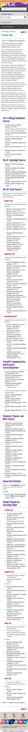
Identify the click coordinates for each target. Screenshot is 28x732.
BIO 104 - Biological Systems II (13, 146)
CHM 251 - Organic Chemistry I (13, 442)
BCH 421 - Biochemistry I (13, 236)
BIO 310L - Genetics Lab (13, 213)
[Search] (25, 17)
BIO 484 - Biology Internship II (13, 410)
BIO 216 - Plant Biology (13, 270)
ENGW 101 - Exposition (13, 558)
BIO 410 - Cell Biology (13, 227)
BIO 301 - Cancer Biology (13, 209)
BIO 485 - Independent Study (13, 402)
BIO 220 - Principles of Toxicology (14, 164)
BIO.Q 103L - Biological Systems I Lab (15, 142)
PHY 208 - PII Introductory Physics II (15, 469)
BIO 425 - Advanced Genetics (15, 232)
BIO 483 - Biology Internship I (13, 406)
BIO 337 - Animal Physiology (14, 275)
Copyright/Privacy (17, 726)
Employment (14, 727)
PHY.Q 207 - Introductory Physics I (14, 465)
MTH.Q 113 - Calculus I (11, 473)
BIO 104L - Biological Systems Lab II (15, 150)
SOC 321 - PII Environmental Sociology (15, 494)
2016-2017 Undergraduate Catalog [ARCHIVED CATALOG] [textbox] (14, 9)
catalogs (4, 730)
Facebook (7, 721)
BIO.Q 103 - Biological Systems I (14, 138)
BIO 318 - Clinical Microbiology (15, 215)
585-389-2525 (14, 715)
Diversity (24, 726)
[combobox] (14, 9)
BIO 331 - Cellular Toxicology (13, 181)
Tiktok (11, 721)
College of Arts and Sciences (17, 40)
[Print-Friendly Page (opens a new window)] (23, 32)
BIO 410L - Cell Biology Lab (14, 229)
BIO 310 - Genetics (12, 211)
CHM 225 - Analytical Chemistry (14, 434)
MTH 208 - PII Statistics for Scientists (15, 475)
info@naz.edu (23, 715)
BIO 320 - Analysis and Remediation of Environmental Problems (15, 647)
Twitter (16, 721)
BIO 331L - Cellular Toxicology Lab (14, 183)
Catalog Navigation (8, 27)
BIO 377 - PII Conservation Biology (16, 344)
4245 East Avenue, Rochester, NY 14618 (5, 715)
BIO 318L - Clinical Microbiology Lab (17, 219)
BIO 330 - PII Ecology (12, 338)
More (25, 2)
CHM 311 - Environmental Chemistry (17, 348)
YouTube (20, 721)
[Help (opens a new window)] (26, 32)
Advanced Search (6, 22)
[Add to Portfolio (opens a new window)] (21, 32)
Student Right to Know (6, 727)
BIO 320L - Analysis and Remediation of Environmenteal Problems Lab (16, 653)
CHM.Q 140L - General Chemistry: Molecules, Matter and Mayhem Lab (16, 546)
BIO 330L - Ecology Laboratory (15, 340)
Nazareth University (8, 3)
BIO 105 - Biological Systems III (13, 154)
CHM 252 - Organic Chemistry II (14, 446)
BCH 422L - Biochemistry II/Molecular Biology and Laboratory (14, 248)
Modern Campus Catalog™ (17, 731)
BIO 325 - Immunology (13, 223)
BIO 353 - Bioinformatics (13, 225)
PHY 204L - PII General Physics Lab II (15, 461)
